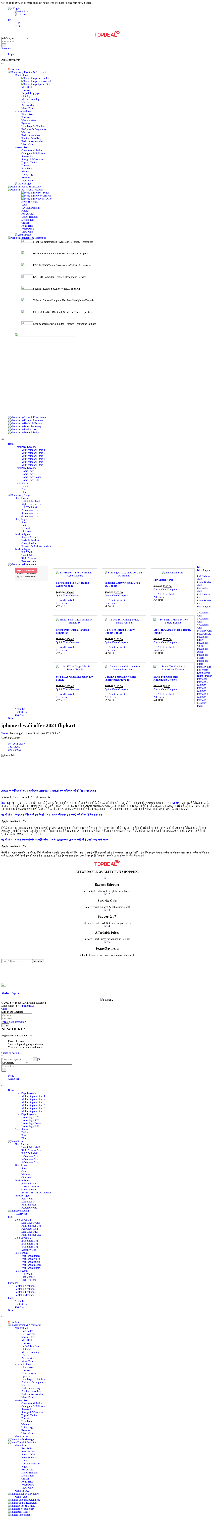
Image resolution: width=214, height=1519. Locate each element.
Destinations (27, 1475)
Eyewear (26, 1376)
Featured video (29, 1207)
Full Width (27, 1198)
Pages (11, 1298)
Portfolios (13, 1282)
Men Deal (26, 1340)
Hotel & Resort (29, 1457)
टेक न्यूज (5, 802)
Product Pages (22, 1195)
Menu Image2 (22, 1490)
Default (25, 1132)
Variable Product (30, 1186)
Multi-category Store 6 (33, 1111)
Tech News (14, 746)
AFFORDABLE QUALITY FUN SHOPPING (107, 871)
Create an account (10, 1052)
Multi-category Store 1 (33, 1096)
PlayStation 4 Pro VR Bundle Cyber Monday (72, 584)
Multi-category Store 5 (33, 1108)
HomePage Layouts (25, 1093)
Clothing (26, 1349)
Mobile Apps (10, 993)
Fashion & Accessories (26, 573)
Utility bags (27, 1427)
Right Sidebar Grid (31, 1150)
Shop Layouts (22, 1144)
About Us (20, 1301)
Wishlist (25, 1174)
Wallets (25, 1424)
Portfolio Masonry (24, 1295)
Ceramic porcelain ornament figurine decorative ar (121, 678)
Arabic (23, 14)
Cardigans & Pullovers (33, 1406)
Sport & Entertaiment (26, 576)
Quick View (62, 595)
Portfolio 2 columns (25, 1285)
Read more (61, 603)
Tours (24, 1460)
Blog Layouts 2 (23, 1237)
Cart (23, 1171)
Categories (13, 1078)
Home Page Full (30, 1126)
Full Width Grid (29, 1153)
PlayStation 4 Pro (163, 579)
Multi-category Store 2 (33, 1099)
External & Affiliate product (36, 1192)
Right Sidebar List (31, 1234)
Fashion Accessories (32, 1394)
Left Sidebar (27, 1201)
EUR (17, 26)
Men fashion (21, 1328)
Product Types (22, 1180)
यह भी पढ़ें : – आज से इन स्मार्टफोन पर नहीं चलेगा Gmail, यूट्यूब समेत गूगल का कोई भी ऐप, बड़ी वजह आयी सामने (55, 839)
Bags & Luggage (30, 1346)
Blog (10, 1216)
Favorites (6, 48)
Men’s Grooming (30, 1352)
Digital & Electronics (26, 570)
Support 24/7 (107, 916)
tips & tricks (14, 749)
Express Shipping (107, 884)
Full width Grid (29, 1228)
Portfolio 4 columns (25, 1292)
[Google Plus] (9, 979)
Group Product (29, 1189)
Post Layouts (21, 1270)
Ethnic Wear (27, 1367)
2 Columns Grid (29, 1156)
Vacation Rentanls (30, 1463)
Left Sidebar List (30, 1231)
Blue (23, 1138)
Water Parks (27, 1484)
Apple (175, 802)
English (17, 8)
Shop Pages (21, 1165)
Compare (74, 595)
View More (27, 1361)
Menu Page (21, 1496)
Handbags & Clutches (33, 1379)
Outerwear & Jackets (32, 1403)
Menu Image (21, 1436)
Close (4, 1008)
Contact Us (21, 1304)
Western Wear (28, 1373)
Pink (23, 1135)
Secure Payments (107, 948)
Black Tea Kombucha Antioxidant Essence (165, 678)
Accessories (21, 1213)
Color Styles (21, 1129)
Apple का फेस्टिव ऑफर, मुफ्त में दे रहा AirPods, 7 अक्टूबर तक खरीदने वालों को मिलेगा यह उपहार (48, 790)
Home (4, 733)
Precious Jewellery (31, 1391)
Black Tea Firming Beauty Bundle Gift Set (120, 631)
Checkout (26, 1177)
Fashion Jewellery (30, 1388)
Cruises (25, 1478)
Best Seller (27, 1331)
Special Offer (28, 1337)
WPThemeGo (27, 1005)
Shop (24, 1168)
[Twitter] (9, 969)
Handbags (26, 1421)
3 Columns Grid (29, 1159)
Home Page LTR (30, 1117)
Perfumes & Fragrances (33, 1382)
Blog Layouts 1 (23, 1219)
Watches (25, 1355)
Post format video (30, 1258)
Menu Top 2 (21, 1445)
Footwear (26, 1343)
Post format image (30, 1255)
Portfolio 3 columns (25, 1289)
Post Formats (21, 1252)
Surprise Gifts (107, 900)
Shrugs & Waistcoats (32, 1412)
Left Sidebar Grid (30, 1147)
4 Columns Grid (29, 1162)
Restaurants (27, 1469)
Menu (11, 1075)
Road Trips (27, 1481)
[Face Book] (9, 966)
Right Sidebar (28, 1204)
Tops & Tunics (29, 1415)
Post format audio (30, 1261)
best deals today (16, 743)
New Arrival (28, 1334)
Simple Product (29, 1183)
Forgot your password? (13, 1021)
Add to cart (159, 597)
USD (11, 20)
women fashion (23, 1364)
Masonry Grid (28, 1249)
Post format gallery (31, 1264)
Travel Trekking (29, 1472)
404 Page (20, 1307)
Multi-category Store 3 (33, 1102)
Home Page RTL (30, 1120)
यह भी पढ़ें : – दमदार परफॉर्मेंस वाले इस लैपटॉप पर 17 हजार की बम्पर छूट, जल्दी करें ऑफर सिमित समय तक (51, 814)
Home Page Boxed (31, 1123)
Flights (25, 1466)
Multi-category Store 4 (33, 1105)
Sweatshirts (27, 1409)
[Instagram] (9, 976)
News (11, 1310)
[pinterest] (9, 972)
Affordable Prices (107, 932)
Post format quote (30, 1267)
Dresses (25, 1418)
